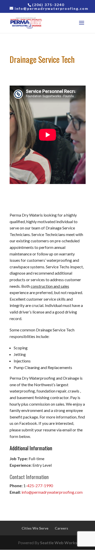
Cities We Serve (35, 528)
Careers (61, 528)
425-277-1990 (40, 485)
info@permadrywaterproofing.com (52, 492)
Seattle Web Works (58, 542)
